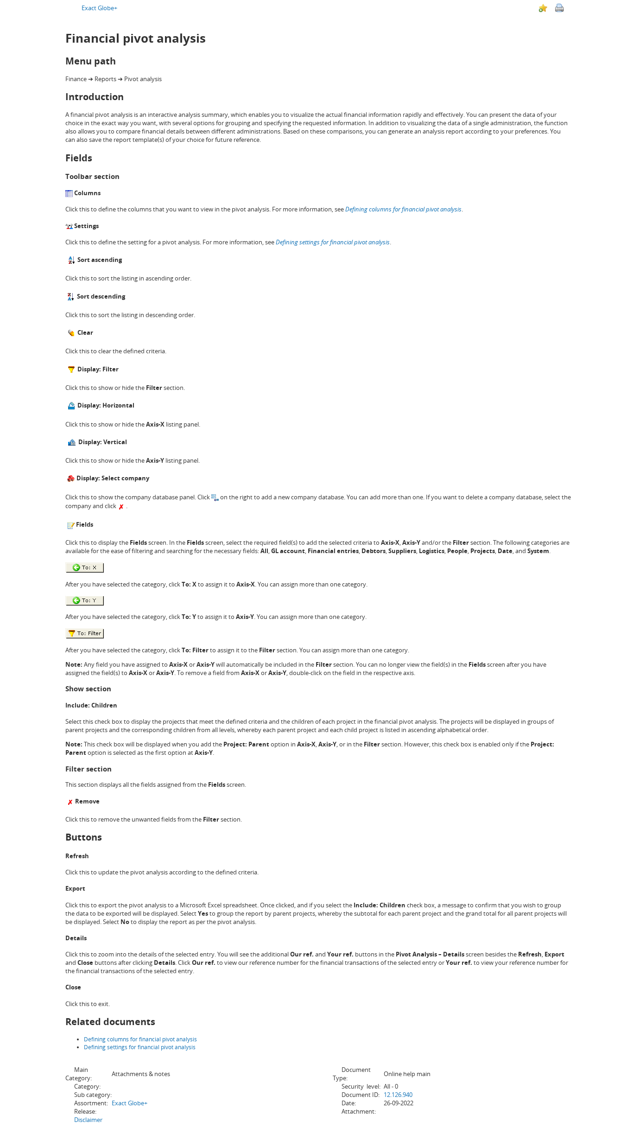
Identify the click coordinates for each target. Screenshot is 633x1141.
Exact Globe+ (99, 8)
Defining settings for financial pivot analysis (140, 1047)
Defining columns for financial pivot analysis (403, 209)
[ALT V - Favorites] (543, 8)
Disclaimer (88, 1120)
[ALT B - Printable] (559, 8)
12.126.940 (398, 1094)
